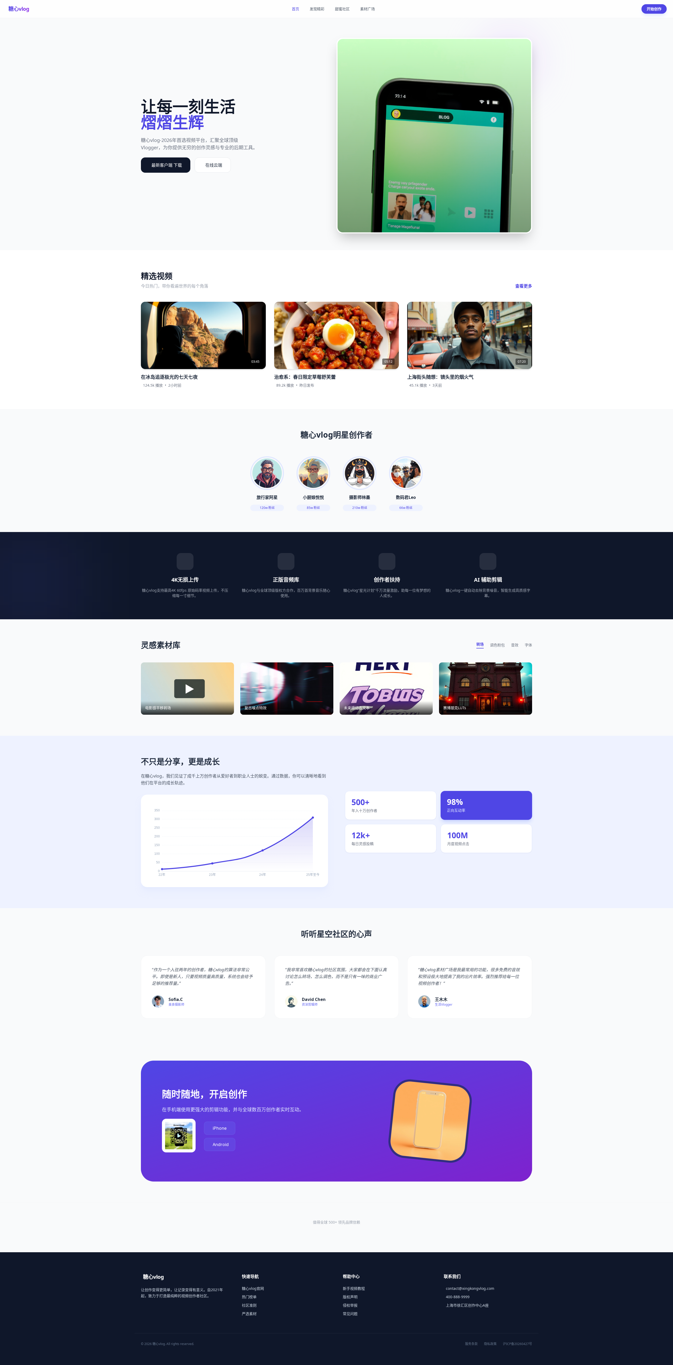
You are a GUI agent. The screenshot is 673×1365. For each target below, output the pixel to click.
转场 (480, 644)
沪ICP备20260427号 (517, 1344)
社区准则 (249, 1305)
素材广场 (367, 8)
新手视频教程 (354, 1288)
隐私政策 (490, 1344)
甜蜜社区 (342, 8)
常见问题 (350, 1313)
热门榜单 (249, 1296)
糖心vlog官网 (253, 1288)
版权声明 (350, 1296)
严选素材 (249, 1313)
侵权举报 (350, 1305)
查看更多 (523, 286)
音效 (514, 644)
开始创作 (654, 8)
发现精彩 (317, 8)
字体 (528, 644)
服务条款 (471, 1344)
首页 (295, 8)
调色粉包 (497, 644)
